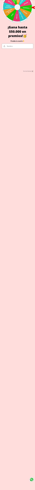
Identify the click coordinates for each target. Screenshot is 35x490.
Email (9, 52)
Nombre (10, 46)
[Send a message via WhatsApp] (31, 479)
